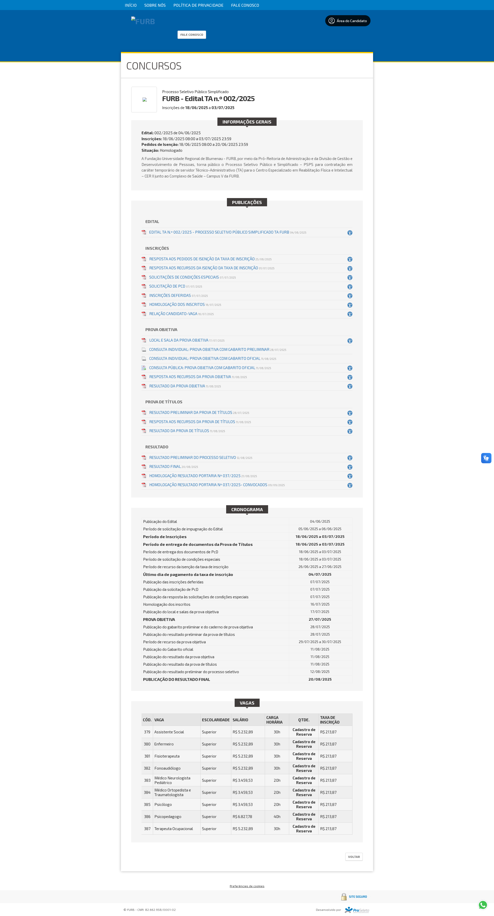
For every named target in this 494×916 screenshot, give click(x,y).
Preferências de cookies (247, 886)
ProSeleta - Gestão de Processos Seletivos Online (356, 910)
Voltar (354, 856)
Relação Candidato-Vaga (181, 313)
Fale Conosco (245, 5)
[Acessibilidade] (349, 232)
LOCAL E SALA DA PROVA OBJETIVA (187, 340)
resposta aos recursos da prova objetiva (198, 376)
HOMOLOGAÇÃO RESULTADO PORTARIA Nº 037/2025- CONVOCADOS (217, 484)
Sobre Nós (155, 5)
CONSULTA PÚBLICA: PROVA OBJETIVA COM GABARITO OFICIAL (210, 367)
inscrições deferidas (178, 295)
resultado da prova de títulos (187, 430)
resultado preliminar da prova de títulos (199, 412)
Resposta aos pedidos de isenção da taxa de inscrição (210, 258)
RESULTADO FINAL (173, 466)
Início (131, 5)
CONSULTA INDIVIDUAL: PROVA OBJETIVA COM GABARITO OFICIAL (212, 358)
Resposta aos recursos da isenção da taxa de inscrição (212, 267)
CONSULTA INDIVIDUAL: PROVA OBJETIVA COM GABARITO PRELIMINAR (217, 349)
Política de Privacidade (198, 5)
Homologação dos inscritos (185, 304)
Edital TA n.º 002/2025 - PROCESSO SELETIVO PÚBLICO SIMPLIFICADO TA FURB (227, 232)
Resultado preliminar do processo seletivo (200, 457)
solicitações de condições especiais (192, 277)
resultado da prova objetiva (185, 386)
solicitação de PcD (175, 286)
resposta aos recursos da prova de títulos (200, 421)
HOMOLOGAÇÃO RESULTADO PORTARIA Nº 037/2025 (203, 475)
